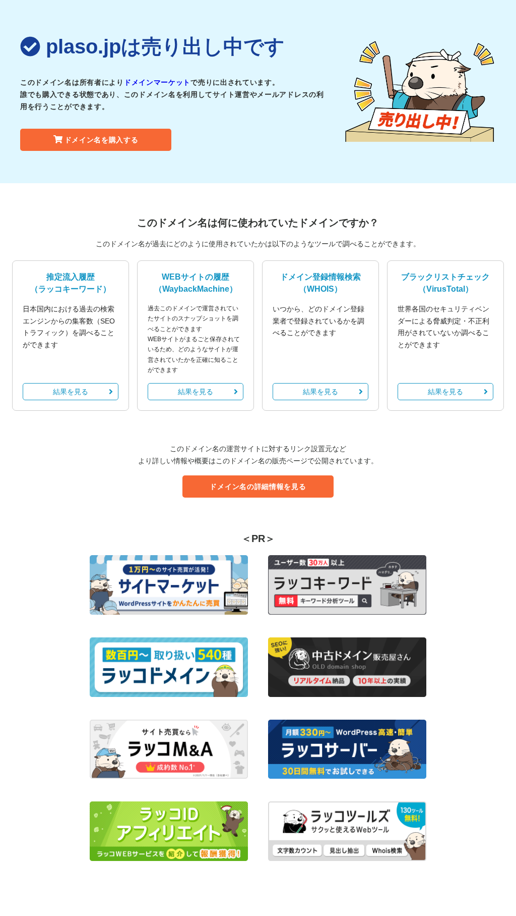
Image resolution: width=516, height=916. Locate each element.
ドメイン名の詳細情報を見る (258, 486)
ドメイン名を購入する (101, 140)
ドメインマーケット (157, 82)
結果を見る (70, 392)
